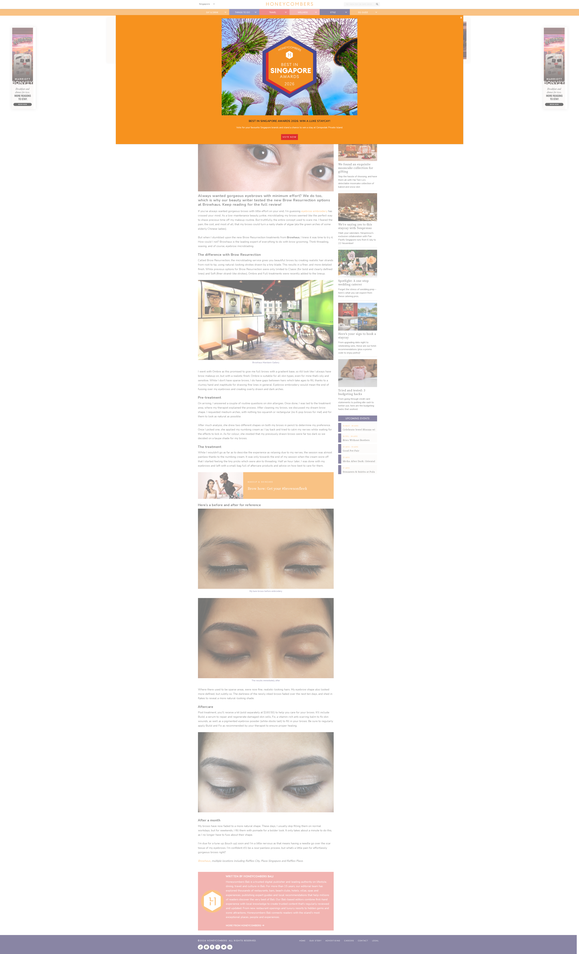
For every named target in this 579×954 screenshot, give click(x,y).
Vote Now (289, 137)
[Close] (461, 17)
